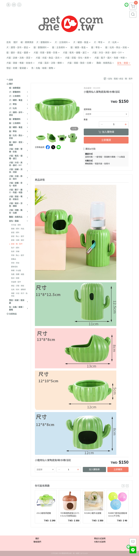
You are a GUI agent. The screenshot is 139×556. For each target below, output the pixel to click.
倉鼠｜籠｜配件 (17, 244)
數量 (86, 119)
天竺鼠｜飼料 (16, 225)
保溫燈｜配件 (16, 282)
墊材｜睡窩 (15, 278)
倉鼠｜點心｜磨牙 (17, 236)
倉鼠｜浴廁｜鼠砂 (17, 240)
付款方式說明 (99, 542)
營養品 (13, 259)
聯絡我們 (37, 542)
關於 (37, 538)
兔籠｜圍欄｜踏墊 (17, 274)
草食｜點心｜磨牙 (17, 255)
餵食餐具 (14, 267)
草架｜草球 (15, 263)
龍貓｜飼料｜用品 (17, 229)
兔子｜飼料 (15, 248)
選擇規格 (87, 109)
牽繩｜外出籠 (16, 271)
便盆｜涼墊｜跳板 (17, 286)
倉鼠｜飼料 (15, 233)
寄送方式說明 (99, 538)
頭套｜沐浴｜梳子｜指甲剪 (19, 294)
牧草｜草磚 (15, 252)
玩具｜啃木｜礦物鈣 (18, 290)
